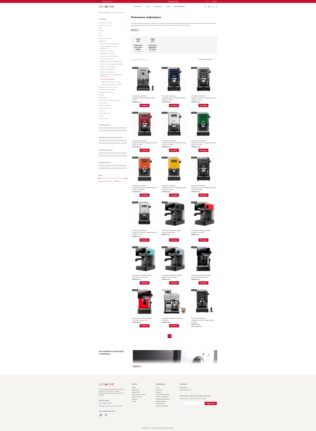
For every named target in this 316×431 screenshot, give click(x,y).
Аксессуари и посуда (138, 394)
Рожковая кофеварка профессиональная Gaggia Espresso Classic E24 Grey (203, 98)
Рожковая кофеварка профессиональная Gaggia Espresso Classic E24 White (174, 142)
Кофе (133, 387)
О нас (157, 387)
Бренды (134, 399)
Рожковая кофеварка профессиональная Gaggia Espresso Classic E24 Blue (174, 98)
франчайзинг (179, 6)
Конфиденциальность (163, 399)
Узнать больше (173, 1)
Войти (215, 1)
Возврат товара (161, 401)
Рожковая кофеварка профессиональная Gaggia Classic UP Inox (143, 98)
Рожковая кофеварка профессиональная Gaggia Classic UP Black (202, 320)
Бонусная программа (162, 394)
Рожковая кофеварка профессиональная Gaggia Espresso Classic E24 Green (203, 142)
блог (148, 6)
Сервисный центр (185, 390)
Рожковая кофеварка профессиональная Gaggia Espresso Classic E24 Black (203, 187)
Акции (134, 401)
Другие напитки (137, 397)
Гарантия (159, 392)
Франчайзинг (160, 404)
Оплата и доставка (162, 397)
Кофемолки (135, 392)
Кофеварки (135, 390)
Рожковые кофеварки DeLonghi (152, 47)
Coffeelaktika (184, 387)
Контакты (158, 6)
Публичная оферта (162, 406)
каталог (137, 6)
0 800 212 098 (106, 403)
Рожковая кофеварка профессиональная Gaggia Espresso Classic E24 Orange (144, 187)
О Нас (168, 6)
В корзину (144, 105)
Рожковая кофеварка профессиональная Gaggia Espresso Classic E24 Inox (144, 232)
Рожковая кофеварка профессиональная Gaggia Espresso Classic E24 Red (144, 142)
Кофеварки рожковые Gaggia (138, 47)
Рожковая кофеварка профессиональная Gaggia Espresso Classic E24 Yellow (174, 187)
